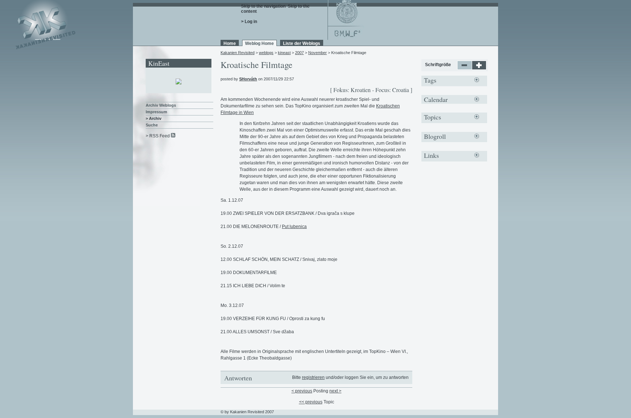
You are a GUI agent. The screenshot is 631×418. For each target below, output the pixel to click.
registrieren (313, 377)
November (317, 52)
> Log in (249, 21)
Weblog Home (259, 43)
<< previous (310, 401)
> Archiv (153, 118)
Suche (152, 125)
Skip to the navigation (263, 6)
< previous (301, 391)
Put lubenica (294, 226)
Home (229, 43)
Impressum (156, 112)
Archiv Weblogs (161, 105)
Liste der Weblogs (301, 43)
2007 (299, 52)
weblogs (266, 52)
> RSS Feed (158, 135)
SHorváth (248, 79)
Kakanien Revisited (238, 52)
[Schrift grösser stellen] (479, 68)
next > (335, 391)
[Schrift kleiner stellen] (464, 68)
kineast (284, 52)
